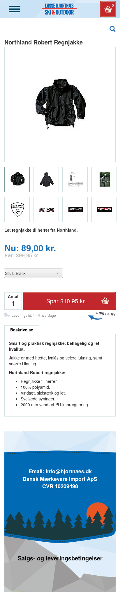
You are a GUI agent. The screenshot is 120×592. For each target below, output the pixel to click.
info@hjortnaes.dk (69, 471)
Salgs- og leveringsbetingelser (60, 558)
